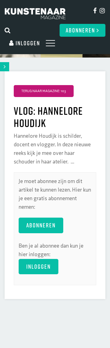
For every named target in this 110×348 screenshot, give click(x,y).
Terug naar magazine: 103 (43, 91)
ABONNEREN (41, 225)
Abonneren (81, 30)
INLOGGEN (38, 266)
